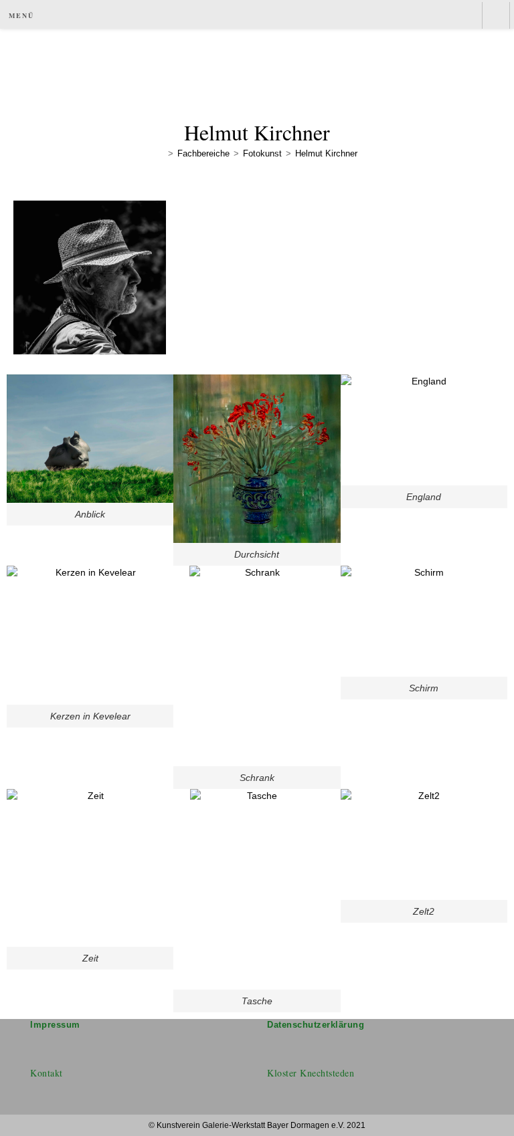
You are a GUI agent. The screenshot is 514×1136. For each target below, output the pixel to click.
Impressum (55, 1025)
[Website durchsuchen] (496, 16)
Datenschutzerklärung (315, 1025)
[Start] (160, 153)
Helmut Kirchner (326, 153)
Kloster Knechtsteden (310, 1072)
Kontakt (46, 1072)
